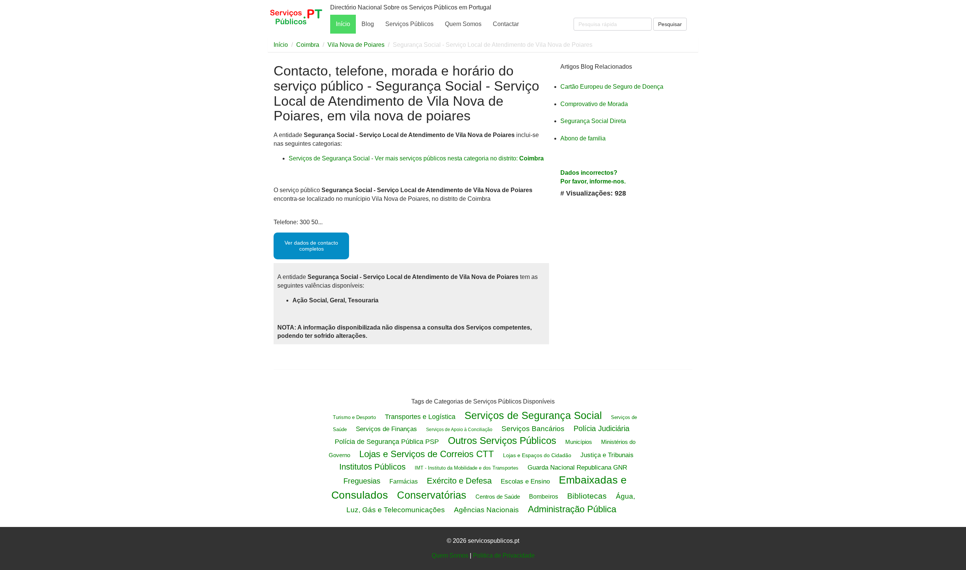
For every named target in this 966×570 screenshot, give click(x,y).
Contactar (506, 24)
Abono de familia (583, 138)
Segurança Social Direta (593, 121)
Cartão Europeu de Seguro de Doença (611, 86)
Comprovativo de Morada (594, 104)
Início (343, 24)
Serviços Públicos (409, 24)
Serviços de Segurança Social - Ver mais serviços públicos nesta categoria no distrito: (416, 158)
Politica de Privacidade (504, 555)
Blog (367, 24)
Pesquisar (670, 24)
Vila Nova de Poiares (356, 45)
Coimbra (307, 45)
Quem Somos (463, 24)
